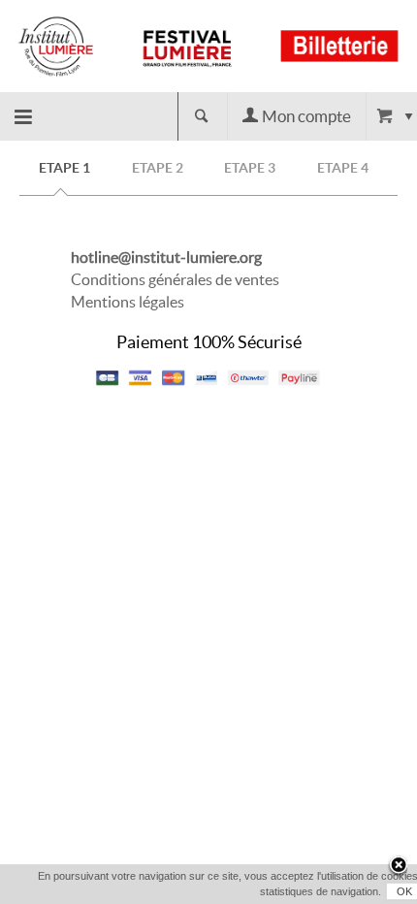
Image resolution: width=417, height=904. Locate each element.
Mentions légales (127, 301)
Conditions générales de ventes (175, 279)
